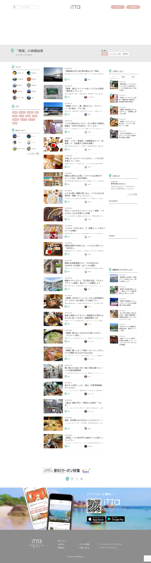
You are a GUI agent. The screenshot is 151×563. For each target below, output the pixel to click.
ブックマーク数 (115, 54)
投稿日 (104, 54)
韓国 (68, 79)
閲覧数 (125, 54)
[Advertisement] (75, 29)
